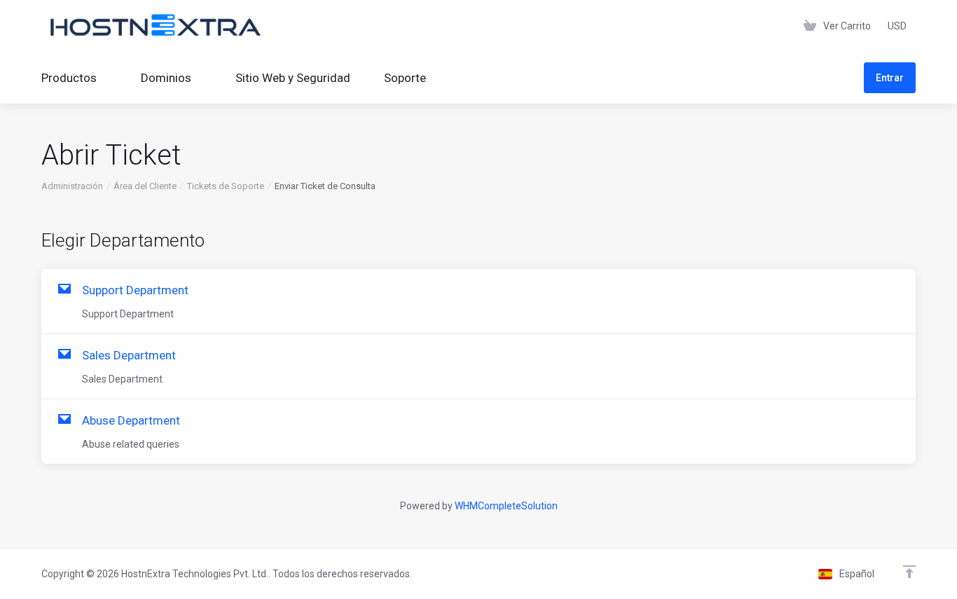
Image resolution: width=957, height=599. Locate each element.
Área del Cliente (145, 186)
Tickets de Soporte (225, 186)
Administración (72, 186)
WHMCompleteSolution (506, 505)
